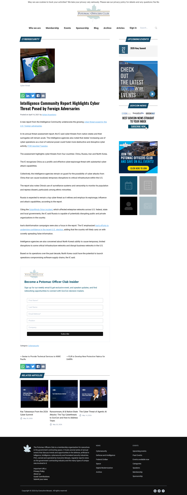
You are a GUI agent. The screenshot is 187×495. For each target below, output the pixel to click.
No (158, 2)
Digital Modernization (104, 468)
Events (67, 28)
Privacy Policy (39, 471)
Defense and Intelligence (105, 455)
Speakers (136, 468)
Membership (52, 28)
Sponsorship (82, 28)
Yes (154, 2)
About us (37, 474)
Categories (137, 464)
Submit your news (41, 479)
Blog (96, 28)
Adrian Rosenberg (49, 115)
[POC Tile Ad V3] (138, 157)
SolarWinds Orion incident (41, 209)
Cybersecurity (33, 346)
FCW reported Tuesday (37, 146)
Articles (121, 28)
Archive (107, 28)
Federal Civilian (102, 459)
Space (98, 464)
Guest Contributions (41, 477)
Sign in (133, 28)
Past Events (137, 455)
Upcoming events (139, 451)
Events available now (141, 459)
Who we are (35, 28)
